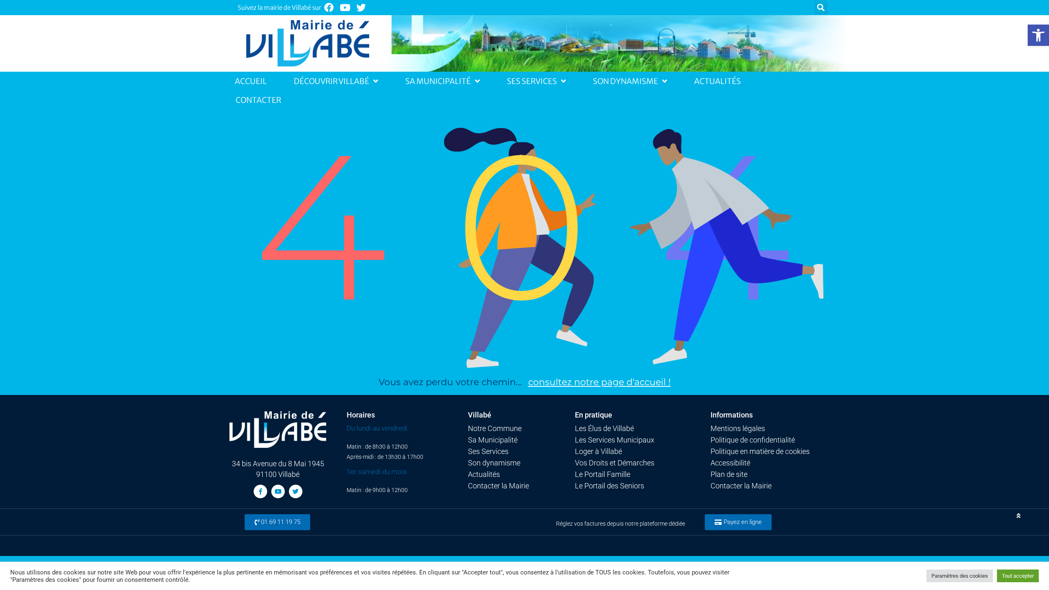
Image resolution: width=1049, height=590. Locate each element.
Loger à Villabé (598, 451)
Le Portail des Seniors (609, 486)
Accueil (251, 81)
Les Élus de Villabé (604, 428)
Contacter (258, 100)
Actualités (717, 81)
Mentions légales (738, 428)
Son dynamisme (494, 463)
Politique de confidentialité (753, 440)
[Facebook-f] (260, 491)
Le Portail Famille (602, 474)
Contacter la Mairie (498, 486)
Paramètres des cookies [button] (959, 576)
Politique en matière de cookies (760, 451)
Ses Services (532, 81)
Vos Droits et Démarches (614, 463)
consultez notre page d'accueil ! (599, 382)
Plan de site (729, 474)
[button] (1038, 35)
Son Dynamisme (625, 81)
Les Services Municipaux (614, 440)
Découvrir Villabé (331, 81)
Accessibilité (730, 463)
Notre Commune (495, 428)
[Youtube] (345, 7)
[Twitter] (361, 7)
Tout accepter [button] (1018, 576)
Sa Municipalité (438, 81)
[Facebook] (328, 7)
